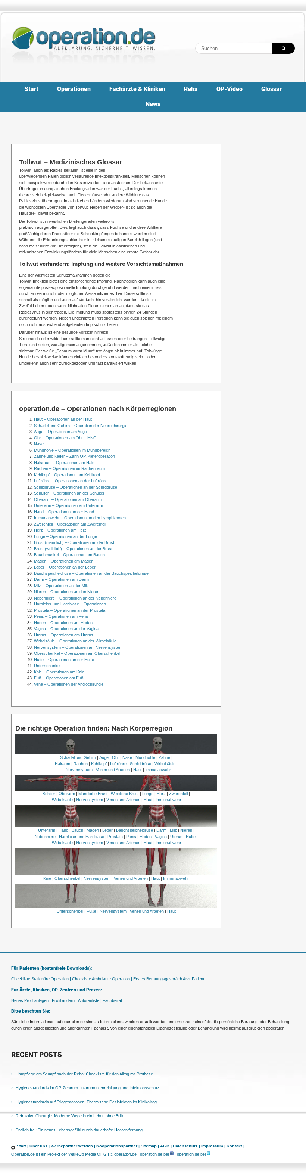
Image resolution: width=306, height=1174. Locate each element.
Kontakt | (235, 1146)
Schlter (49, 793)
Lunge (147, 793)
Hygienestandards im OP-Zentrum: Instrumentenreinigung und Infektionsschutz (87, 1088)
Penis (131, 836)
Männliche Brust (92, 793)
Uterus (176, 836)
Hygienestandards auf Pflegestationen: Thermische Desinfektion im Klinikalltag (86, 1102)
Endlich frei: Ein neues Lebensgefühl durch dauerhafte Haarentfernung (79, 1130)
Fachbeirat (112, 1000)
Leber (107, 830)
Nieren (186, 830)
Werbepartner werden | (73, 1146)
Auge (104, 757)
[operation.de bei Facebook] (172, 1154)
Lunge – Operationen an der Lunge (65, 536)
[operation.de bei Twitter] (208, 1154)
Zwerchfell (178, 793)
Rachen (81, 764)
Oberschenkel (67, 878)
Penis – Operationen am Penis (61, 616)
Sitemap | (150, 1146)
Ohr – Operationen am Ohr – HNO (65, 438)
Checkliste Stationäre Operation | (41, 979)
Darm (161, 830)
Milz (173, 830)
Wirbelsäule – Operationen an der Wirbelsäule (75, 641)
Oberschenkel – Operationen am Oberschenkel (77, 653)
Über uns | (39, 1146)
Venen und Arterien (113, 769)
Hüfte (191, 836)
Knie (47, 878)
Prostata (115, 836)
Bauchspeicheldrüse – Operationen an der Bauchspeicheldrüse (91, 573)
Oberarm (67, 793)
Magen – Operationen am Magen (63, 561)
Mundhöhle (145, 757)
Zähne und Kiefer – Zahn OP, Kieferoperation (74, 456)
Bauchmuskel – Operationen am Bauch (69, 554)
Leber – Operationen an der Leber (65, 567)
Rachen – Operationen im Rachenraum (69, 468)
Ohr (115, 757)
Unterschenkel (47, 665)
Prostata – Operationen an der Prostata (69, 610)
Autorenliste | (90, 1000)
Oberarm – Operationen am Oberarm (68, 499)
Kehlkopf (99, 764)
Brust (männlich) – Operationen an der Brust (74, 542)
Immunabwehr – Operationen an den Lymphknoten (80, 518)
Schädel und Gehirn (78, 757)
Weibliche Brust (125, 793)
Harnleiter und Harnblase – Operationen (70, 604)
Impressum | (213, 1146)
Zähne (164, 757)
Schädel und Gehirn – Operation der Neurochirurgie (80, 425)
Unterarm (46, 830)
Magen (93, 830)
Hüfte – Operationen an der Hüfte (64, 659)
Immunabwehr (158, 769)
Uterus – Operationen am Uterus (63, 635)
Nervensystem (79, 769)
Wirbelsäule (164, 764)
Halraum (62, 764)
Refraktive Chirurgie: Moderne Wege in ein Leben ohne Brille (70, 1116)
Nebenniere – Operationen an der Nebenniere (75, 598)
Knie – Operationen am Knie (59, 672)
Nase (39, 444)
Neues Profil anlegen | (31, 1000)
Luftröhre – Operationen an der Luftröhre (70, 481)
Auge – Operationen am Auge (60, 431)
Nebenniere (45, 836)
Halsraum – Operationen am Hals (64, 462)
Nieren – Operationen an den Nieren (66, 591)
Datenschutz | (186, 1146)
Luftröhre (118, 764)
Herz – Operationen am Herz (60, 530)
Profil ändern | (64, 1000)
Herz (161, 793)
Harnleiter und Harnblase (81, 836)
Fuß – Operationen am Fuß (59, 678)
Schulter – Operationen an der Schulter (69, 493)
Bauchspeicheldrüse (134, 830)
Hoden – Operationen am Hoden (63, 622)
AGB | (166, 1146)
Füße (91, 911)
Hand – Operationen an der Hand (64, 512)
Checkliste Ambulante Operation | (102, 979)
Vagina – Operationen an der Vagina (66, 628)
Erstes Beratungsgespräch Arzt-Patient (168, 979)
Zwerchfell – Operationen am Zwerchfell (70, 524)
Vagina (161, 836)
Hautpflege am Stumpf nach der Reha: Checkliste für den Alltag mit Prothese (84, 1074)
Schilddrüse (140, 764)
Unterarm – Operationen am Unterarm (68, 505)
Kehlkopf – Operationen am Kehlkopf (67, 475)
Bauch (77, 830)
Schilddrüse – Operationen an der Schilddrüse (75, 487)
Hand (63, 830)
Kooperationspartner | (118, 1146)
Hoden (146, 836)
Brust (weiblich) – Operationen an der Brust (73, 548)
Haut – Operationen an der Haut (63, 419)
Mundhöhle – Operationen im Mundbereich (72, 450)
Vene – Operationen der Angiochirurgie (68, 684)
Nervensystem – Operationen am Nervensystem (78, 647)
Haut (137, 769)
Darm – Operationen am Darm (61, 579)
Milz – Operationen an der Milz (61, 585)
